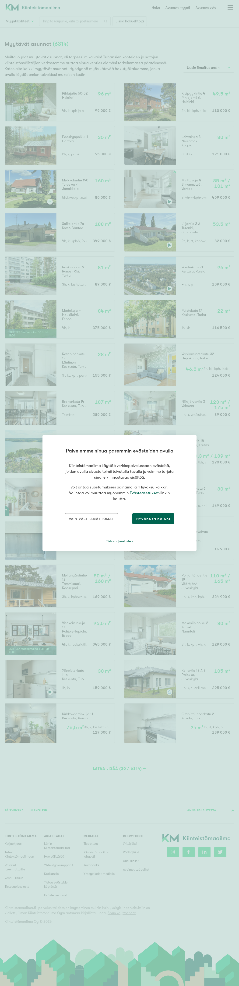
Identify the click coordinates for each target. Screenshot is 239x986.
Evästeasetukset (144, 493)
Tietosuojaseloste (118, 541)
